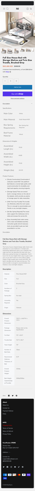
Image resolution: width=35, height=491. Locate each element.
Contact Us (6, 408)
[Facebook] (7, 467)
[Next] (31, 3)
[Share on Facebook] (9, 395)
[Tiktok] (19, 467)
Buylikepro (9, 485)
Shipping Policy (7, 425)
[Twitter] (4, 467)
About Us (6, 405)
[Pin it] (16, 395)
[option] (17, 29)
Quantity (5, 77)
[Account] (26, 8)
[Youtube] (15, 467)
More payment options (17, 98)
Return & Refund (8, 431)
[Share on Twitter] (13, 395)
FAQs (4, 414)
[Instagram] (11, 467)
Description (6, 104)
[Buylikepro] (17, 9)
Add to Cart (17, 87)
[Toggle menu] (4, 8)
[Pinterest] (22, 467)
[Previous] (3, 3)
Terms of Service (8, 428)
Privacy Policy (7, 434)
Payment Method (8, 411)
